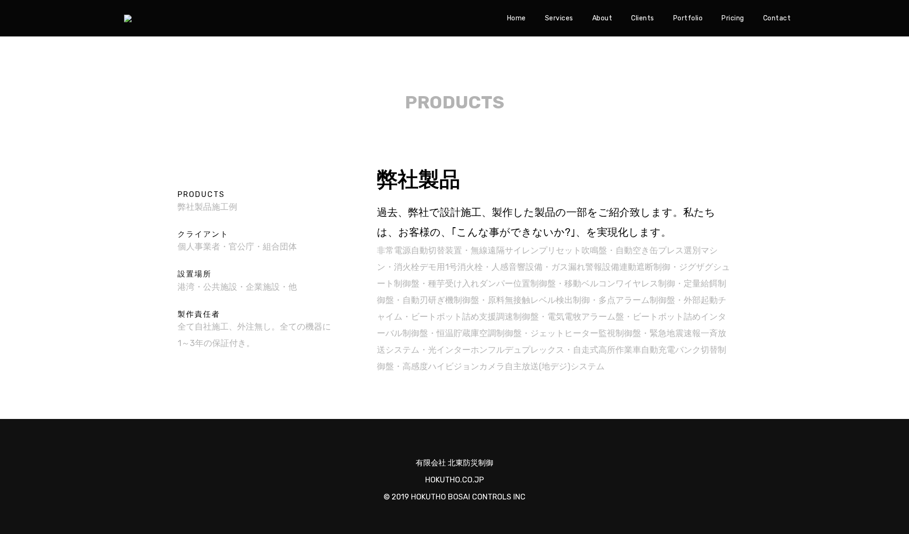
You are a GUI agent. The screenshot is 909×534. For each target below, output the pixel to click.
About (602, 18)
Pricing (733, 18)
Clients (642, 18)
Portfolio (688, 18)
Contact (777, 18)
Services (559, 18)
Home (516, 18)
